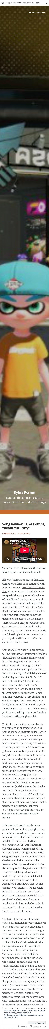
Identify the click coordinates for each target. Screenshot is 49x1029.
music (20, 533)
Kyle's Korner (24, 492)
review (27, 533)
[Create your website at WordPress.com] (24, 3)
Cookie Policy (13, 1017)
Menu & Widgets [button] (38, 12)
